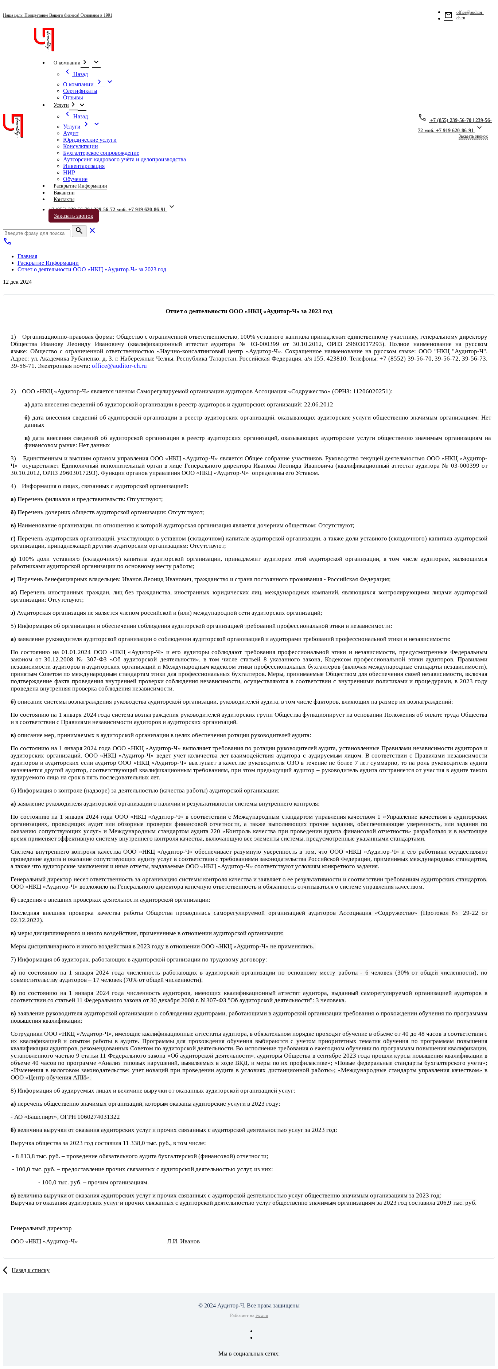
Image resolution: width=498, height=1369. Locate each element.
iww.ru (262, 1315)
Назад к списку (31, 1270)
